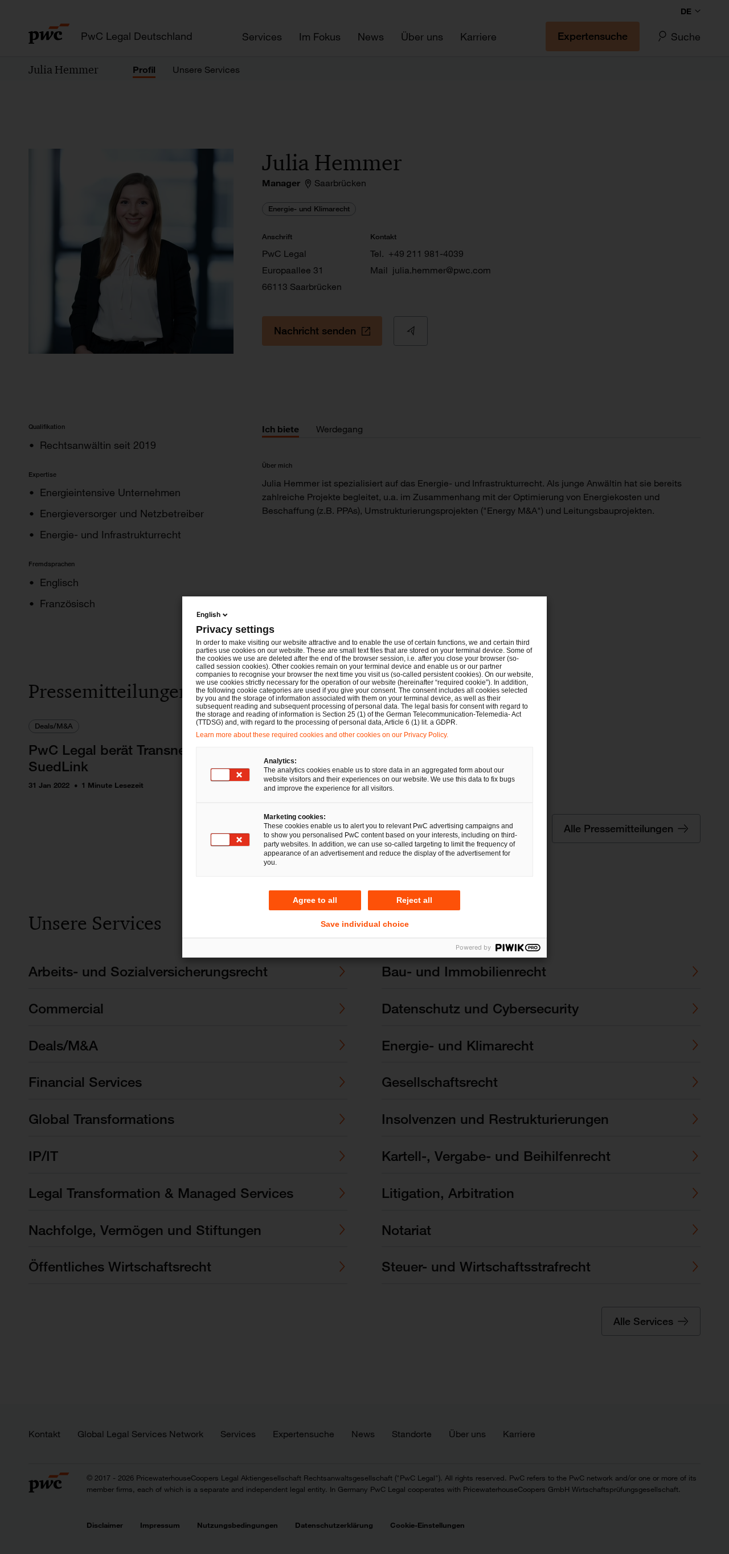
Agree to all (315, 900)
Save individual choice (365, 924)
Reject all (414, 900)
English (208, 614)
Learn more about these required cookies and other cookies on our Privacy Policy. (322, 735)
